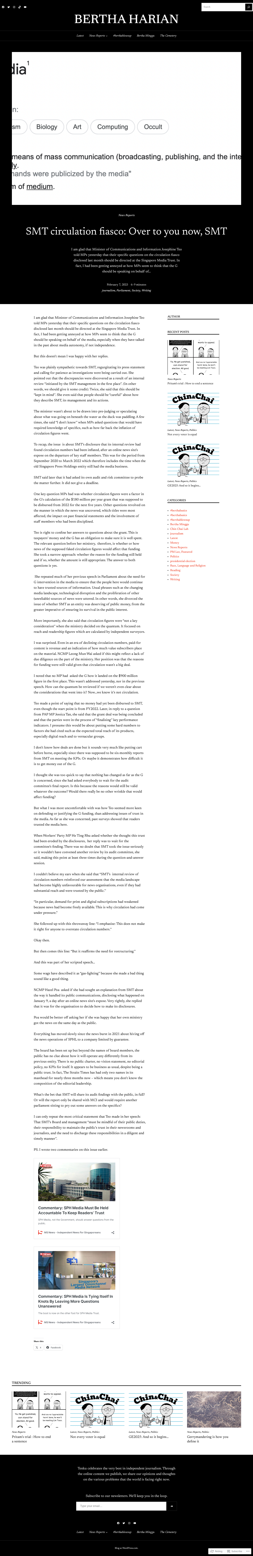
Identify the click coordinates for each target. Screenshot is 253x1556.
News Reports (126, 215)
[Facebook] (3, 7)
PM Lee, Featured (181, 552)
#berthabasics (178, 510)
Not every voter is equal (182, 434)
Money (174, 543)
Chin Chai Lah (179, 529)
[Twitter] (8, 7)
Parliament (123, 290)
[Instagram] (14, 7)
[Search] (248, 7)
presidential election (182, 561)
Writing (146, 290)
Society (136, 290)
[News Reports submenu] (107, 36)
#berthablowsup (180, 520)
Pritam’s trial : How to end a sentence (190, 383)
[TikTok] (19, 7)
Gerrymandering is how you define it (207, 1439)
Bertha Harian (126, 20)
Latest (170, 430)
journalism (108, 290)
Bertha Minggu (179, 524)
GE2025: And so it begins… (184, 485)
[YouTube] (25, 7)
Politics (193, 430)
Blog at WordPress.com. (126, 1548)
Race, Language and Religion (188, 565)
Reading (175, 570)
